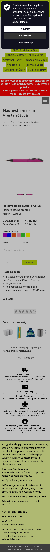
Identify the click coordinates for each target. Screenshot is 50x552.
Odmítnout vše (25, 42)
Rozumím (25, 28)
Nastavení (25, 35)
